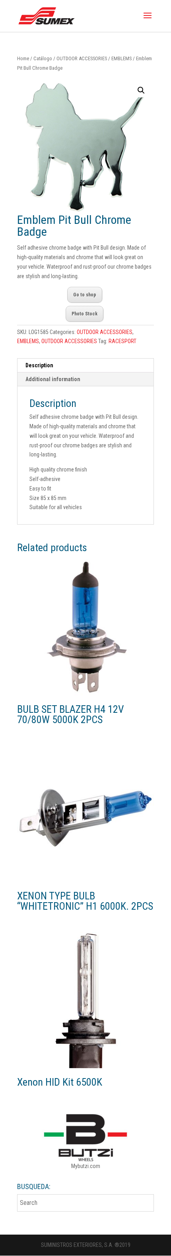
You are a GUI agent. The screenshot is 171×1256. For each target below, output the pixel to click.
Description (39, 365)
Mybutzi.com (85, 1166)
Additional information (52, 379)
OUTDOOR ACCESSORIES (81, 58)
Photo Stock (84, 314)
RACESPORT (122, 341)
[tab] (85, 365)
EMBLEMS (121, 58)
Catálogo (42, 58)
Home (23, 58)
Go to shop (84, 295)
